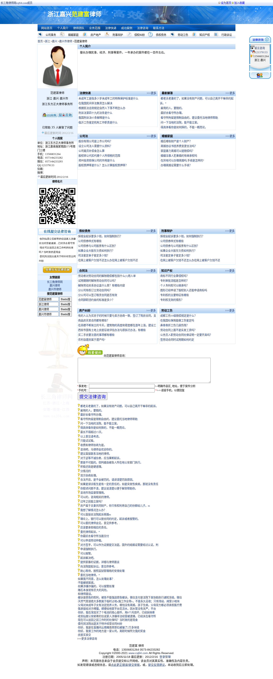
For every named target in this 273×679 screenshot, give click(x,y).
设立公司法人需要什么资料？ (95, 146)
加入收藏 (239, 2)
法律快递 (110, 28)
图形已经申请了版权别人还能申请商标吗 (183, 290)
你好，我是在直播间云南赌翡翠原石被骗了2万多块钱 (108, 627)
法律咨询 (142, 28)
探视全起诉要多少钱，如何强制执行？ (100, 236)
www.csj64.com (138, 653)
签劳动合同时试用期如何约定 (177, 339)
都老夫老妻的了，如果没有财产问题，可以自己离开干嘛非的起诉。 (119, 406)
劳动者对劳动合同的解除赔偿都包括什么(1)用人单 (107, 275)
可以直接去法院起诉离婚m (95, 514)
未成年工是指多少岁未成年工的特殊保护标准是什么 (108, 98)
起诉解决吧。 (88, 557)
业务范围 (94, 28)
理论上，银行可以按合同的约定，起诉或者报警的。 (110, 518)
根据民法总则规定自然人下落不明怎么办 (102, 108)
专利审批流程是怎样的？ (174, 280)
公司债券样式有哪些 (90, 241)
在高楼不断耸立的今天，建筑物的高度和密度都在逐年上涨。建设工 (117, 325)
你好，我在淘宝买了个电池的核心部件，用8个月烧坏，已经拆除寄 (116, 612)
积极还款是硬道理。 (92, 466)
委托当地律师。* (90, 575)
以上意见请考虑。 (90, 436)
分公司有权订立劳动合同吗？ (95, 290)
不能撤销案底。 (87, 582)
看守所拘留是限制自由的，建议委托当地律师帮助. (189, 117)
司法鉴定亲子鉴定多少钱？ (93, 255)
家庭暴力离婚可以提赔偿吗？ (177, 150)
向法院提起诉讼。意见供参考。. (98, 566)
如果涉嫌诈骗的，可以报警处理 (96, 586)
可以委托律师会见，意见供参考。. (100, 523)
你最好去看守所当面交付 (94, 536)
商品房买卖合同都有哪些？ (93, 320)
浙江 (47, 41)
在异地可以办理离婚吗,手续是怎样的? (182, 160)
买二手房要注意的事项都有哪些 (96, 334)
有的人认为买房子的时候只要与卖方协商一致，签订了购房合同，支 (117, 315)
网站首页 (46, 28)
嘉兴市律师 (65, 41)
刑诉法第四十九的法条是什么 (95, 112)
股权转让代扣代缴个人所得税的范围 (99, 155)
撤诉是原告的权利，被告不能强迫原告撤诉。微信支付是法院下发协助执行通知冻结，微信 (130, 597)
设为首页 (226, 2)
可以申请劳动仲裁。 (92, 540)
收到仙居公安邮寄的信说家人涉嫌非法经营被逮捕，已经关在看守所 (117, 616)
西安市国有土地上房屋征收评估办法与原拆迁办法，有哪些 (112, 330)
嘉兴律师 (55, 285)
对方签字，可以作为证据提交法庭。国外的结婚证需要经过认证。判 (119, 544)
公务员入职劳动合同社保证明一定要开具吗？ (186, 334)
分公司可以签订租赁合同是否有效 (97, 295)
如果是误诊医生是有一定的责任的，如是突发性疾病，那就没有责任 (119, 484)
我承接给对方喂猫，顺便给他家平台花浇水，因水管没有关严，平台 (117, 608)
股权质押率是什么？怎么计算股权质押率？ (103, 165)
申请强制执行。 (89, 549)
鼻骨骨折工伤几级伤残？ (174, 325)
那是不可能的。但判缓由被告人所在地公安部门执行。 (111, 462)
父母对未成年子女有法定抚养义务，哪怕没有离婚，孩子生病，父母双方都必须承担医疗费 (130, 605)
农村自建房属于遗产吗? (91, 339)
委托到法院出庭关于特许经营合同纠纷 (100, 623)
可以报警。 (86, 553)
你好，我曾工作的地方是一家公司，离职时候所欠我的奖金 (111, 631)
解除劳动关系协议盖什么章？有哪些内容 (101, 285)
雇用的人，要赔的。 (172, 108)
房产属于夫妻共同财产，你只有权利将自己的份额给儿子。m (115, 505)
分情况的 (85, 471)
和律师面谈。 (86, 593)
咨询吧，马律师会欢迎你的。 (97, 449)
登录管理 (165, 656)
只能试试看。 (88, 440)
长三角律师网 (55, 281)
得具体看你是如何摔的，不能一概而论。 (184, 127)
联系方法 (158, 28)
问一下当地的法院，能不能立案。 (180, 122)
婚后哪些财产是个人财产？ (176, 141)
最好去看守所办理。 (172, 112)
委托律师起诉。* (90, 531)
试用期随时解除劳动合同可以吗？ (97, 280)
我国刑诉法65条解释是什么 (94, 117)
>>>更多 (151, 93)
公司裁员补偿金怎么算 (92, 150)
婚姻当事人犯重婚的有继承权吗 (179, 155)
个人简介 (62, 28)
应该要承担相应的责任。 (94, 527)
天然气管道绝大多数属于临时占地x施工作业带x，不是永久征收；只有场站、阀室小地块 (128, 601)
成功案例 (126, 28)
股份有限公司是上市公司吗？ (95, 141)
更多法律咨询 (89, 638)
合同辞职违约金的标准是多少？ (96, 299)
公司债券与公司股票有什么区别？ (97, 245)
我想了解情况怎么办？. (93, 510)
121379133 (261, 52)
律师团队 (78, 28)
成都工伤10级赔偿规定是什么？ (178, 315)
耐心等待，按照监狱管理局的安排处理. (102, 570)
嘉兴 (54, 41)
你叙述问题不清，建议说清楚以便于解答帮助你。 (108, 488)
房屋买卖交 (84, 634)
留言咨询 (259, 48)
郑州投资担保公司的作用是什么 (97, 160)
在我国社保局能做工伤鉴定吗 (177, 320)
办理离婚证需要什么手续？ (176, 165)
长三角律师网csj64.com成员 (16, 2)
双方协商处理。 (89, 475)
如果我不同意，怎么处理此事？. (96, 578)
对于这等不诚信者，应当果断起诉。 (101, 458)
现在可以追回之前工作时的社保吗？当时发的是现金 (108, 619)
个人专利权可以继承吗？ (174, 285)
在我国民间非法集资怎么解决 (95, 103)
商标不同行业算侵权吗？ (174, 275)
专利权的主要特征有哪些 (174, 295)
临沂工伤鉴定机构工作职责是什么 (98, 122)
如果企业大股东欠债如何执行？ (96, 250)
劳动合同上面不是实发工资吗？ (178, 330)
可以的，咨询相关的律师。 (96, 497)
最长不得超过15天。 (92, 432)
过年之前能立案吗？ (92, 501)
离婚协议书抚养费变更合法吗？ (179, 146)
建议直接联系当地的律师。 (96, 453)
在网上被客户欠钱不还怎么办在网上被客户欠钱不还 (108, 260)
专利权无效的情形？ (172, 299)
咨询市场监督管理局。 (93, 492)
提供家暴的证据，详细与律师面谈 (99, 562)
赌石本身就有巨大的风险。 (93, 590)
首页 (40, 41)
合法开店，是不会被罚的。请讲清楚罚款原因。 (107, 479)
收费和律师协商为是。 (93, 445)
